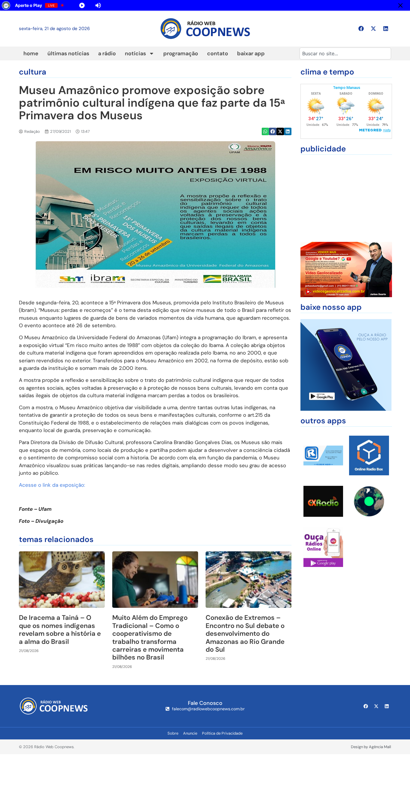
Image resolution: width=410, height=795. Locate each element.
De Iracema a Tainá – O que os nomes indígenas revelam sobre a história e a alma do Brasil (60, 629)
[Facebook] (361, 28)
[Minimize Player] (400, 5)
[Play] (82, 5)
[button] (265, 131)
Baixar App (251, 53)
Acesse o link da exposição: (52, 485)
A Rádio (107, 53)
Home (30, 53)
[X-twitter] (373, 28)
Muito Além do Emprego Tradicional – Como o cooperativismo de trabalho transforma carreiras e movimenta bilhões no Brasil (150, 637)
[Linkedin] (385, 28)
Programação (180, 53)
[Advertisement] (346, 198)
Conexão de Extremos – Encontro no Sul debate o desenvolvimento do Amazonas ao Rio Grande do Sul (245, 633)
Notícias (135, 53)
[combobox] (345, 53)
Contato (217, 53)
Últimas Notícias (68, 53)
